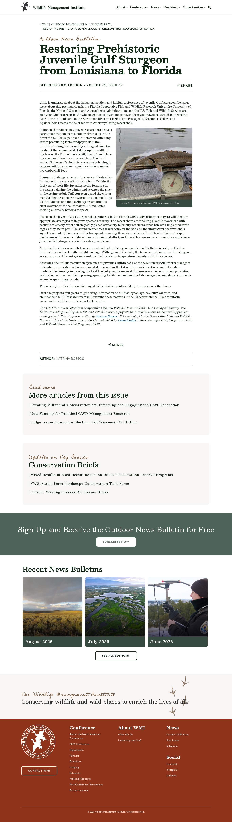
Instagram (171, 770)
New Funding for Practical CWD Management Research (80, 413)
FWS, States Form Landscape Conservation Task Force (79, 483)
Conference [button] (138, 7)
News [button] (155, 7)
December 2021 (101, 24)
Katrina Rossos (106, 316)
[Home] (27, 7)
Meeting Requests (80, 779)
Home (44, 24)
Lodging (74, 767)
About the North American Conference (85, 736)
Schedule (75, 773)
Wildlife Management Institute (59, 7)
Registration (77, 750)
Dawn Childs (127, 320)
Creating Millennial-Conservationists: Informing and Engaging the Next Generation (104, 405)
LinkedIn (171, 775)
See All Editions (116, 656)
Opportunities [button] (193, 7)
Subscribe (172, 746)
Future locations (79, 790)
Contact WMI (39, 770)
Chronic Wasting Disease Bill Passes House (69, 492)
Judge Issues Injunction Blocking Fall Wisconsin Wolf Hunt (83, 422)
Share (186, 86)
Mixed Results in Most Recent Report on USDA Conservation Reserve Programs (101, 475)
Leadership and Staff (129, 740)
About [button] (120, 7)
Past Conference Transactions (86, 784)
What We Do (125, 734)
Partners (74, 756)
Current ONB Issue (177, 734)
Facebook (171, 764)
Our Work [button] (171, 7)
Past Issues (172, 740)
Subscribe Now (116, 542)
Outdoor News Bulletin (69, 24)
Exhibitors (75, 761)
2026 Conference (79, 744)
